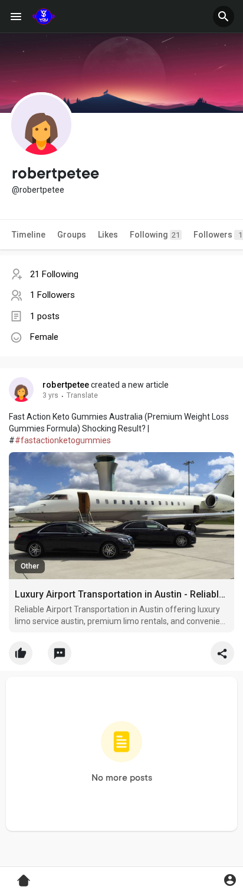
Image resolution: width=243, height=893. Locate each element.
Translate (82, 395)
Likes (108, 234)
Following (155, 234)
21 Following (54, 274)
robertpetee (65, 384)
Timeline (28, 234)
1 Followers (52, 295)
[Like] (121, 656)
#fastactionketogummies (63, 440)
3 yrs (50, 395)
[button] (223, 16)
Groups (71, 234)
